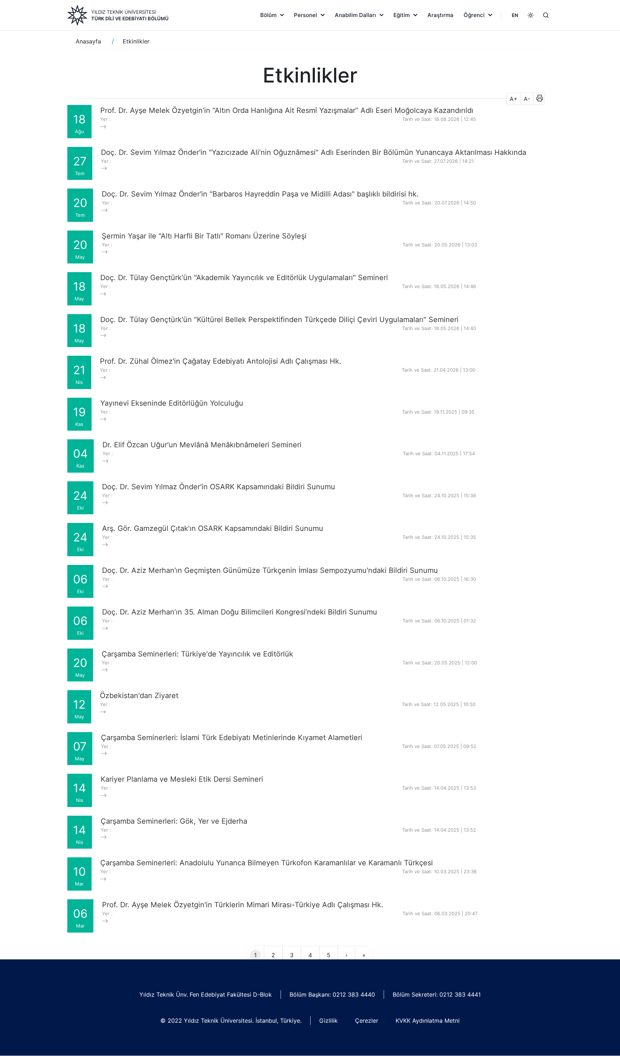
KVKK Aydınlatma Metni (428, 1020)
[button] (537, 99)
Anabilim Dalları (355, 15)
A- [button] (527, 98)
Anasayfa (88, 41)
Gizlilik (328, 1020)
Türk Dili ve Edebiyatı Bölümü (130, 18)
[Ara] (546, 15)
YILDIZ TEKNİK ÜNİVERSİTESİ (123, 12)
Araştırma (440, 15)
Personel (305, 15)
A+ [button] (514, 98)
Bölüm (268, 15)
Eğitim (401, 15)
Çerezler (366, 1020)
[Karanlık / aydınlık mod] (530, 15)
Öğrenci (474, 15)
